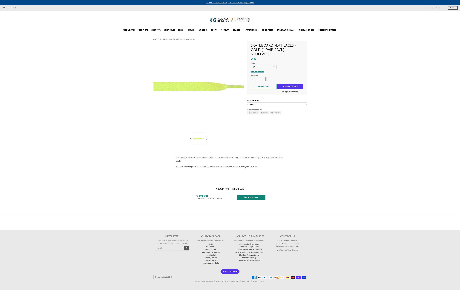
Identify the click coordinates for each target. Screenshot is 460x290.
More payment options (290, 92)
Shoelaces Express (207, 281)
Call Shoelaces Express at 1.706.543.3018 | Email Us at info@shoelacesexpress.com (287, 243)
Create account (441, 8)
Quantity (254, 76)
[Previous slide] (190, 138)
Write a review (251, 197)
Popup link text (257, 72)
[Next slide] (206, 138)
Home (155, 39)
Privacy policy (246, 281)
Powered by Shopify (222, 281)
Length (253, 63)
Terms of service (258, 281)
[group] (198, 138)
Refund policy (235, 281)
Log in (432, 8)
